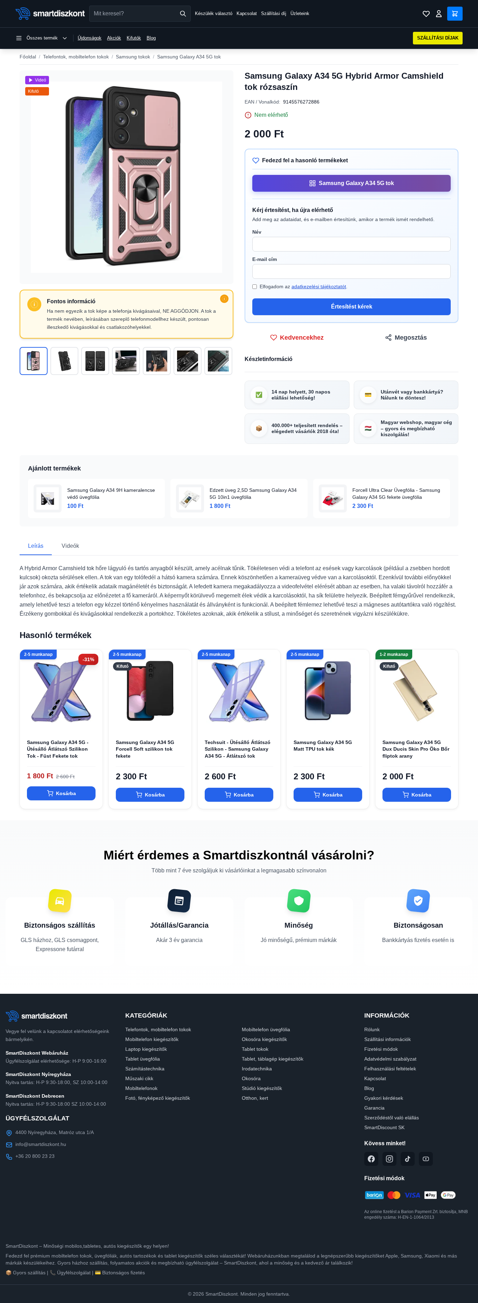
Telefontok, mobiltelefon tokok (76, 56)
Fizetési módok (381, 1049)
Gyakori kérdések (383, 1098)
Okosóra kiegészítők (264, 1039)
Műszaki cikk (139, 1078)
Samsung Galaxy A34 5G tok (189, 56)
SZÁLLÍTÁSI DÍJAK (437, 38)
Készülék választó (213, 13)
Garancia (374, 1108)
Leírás (35, 546)
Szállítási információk (387, 1039)
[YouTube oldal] (426, 1159)
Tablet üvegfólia (142, 1059)
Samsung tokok (133, 56)
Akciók (114, 38)
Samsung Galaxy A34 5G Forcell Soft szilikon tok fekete (145, 749)
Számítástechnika (144, 1068)
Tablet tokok (255, 1049)
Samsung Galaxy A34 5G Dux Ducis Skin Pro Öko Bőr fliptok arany (415, 749)
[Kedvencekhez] (91, 721)
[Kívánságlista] (426, 13)
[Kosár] (455, 14)
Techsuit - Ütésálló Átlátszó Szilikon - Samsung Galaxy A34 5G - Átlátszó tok (237, 749)
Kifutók (134, 38)
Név (256, 232)
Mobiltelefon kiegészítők (151, 1039)
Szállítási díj (273, 13)
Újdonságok (89, 38)
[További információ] (224, 299)
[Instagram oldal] (389, 1159)
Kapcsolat (247, 13)
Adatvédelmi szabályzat (390, 1059)
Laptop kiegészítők (146, 1049)
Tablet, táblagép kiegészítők (272, 1059)
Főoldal (28, 56)
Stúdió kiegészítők (262, 1088)
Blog (151, 38)
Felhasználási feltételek (390, 1068)
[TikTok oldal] (408, 1159)
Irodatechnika (257, 1068)
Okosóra (251, 1078)
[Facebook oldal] (371, 1159)
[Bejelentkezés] (439, 13)
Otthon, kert (255, 1098)
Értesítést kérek (351, 307)
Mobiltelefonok (141, 1088)
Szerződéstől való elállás (391, 1117)
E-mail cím (264, 259)
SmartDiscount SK (384, 1127)
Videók (70, 546)
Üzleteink (299, 13)
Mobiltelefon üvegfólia (266, 1029)
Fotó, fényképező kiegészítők (157, 1098)
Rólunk (372, 1029)
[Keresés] (183, 13)
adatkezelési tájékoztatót (318, 286)
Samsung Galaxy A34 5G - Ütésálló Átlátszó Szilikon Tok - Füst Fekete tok (58, 749)
